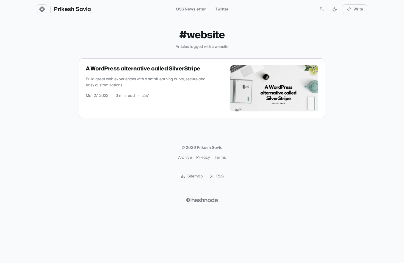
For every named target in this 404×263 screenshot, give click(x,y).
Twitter (221, 9)
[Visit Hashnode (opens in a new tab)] (202, 200)
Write (358, 9)
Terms (220, 157)
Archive (185, 157)
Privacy (203, 157)
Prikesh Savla (72, 9)
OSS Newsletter (191, 9)
